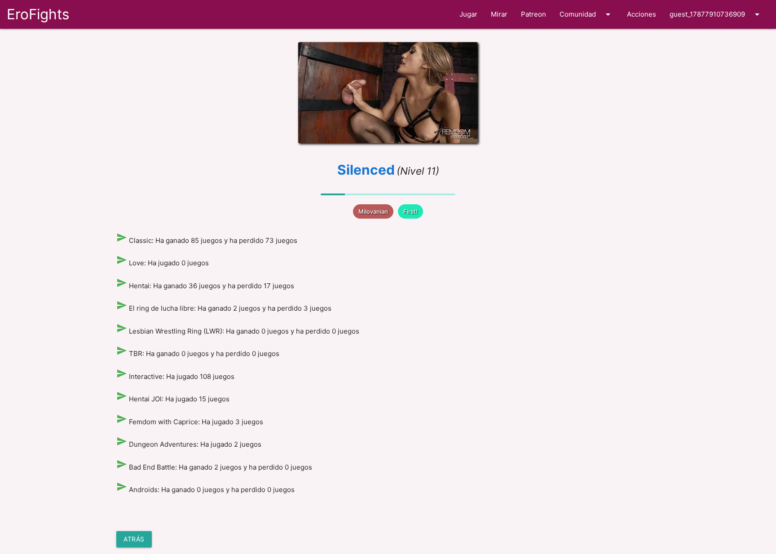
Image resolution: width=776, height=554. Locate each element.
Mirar (499, 14)
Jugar (468, 14)
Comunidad (586, 14)
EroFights (38, 14)
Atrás (134, 539)
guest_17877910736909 (716, 14)
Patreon (533, 14)
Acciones (641, 14)
